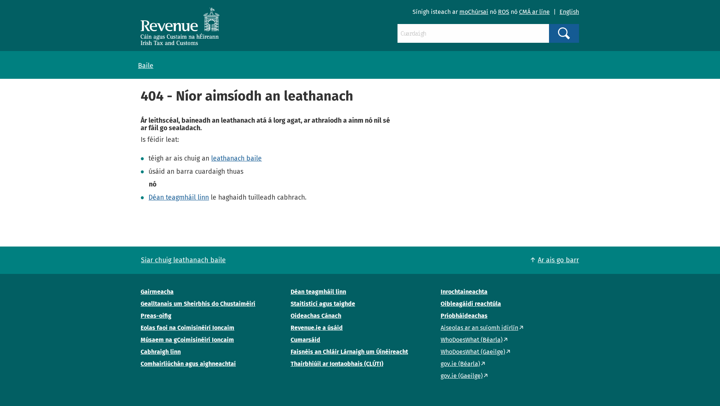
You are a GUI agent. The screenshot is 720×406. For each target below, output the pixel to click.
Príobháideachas (464, 315)
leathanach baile (236, 158)
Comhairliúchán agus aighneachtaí (188, 363)
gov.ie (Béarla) (460, 363)
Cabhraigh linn (161, 351)
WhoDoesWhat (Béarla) (471, 339)
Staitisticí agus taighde (323, 303)
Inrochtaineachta (464, 291)
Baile (145, 66)
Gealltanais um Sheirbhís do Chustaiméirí (198, 303)
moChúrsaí (473, 11)
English (569, 11)
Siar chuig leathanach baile (183, 260)
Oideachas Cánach (316, 315)
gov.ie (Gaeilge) (462, 375)
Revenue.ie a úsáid (317, 327)
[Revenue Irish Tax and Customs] (180, 26)
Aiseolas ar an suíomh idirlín (479, 327)
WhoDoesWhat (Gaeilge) (473, 351)
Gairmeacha (157, 291)
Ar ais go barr (558, 260)
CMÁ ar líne (534, 11)
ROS (503, 11)
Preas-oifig (156, 315)
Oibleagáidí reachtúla (471, 303)
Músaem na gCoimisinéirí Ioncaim (187, 339)
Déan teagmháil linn (178, 197)
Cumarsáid (305, 339)
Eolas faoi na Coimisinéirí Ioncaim (187, 327)
